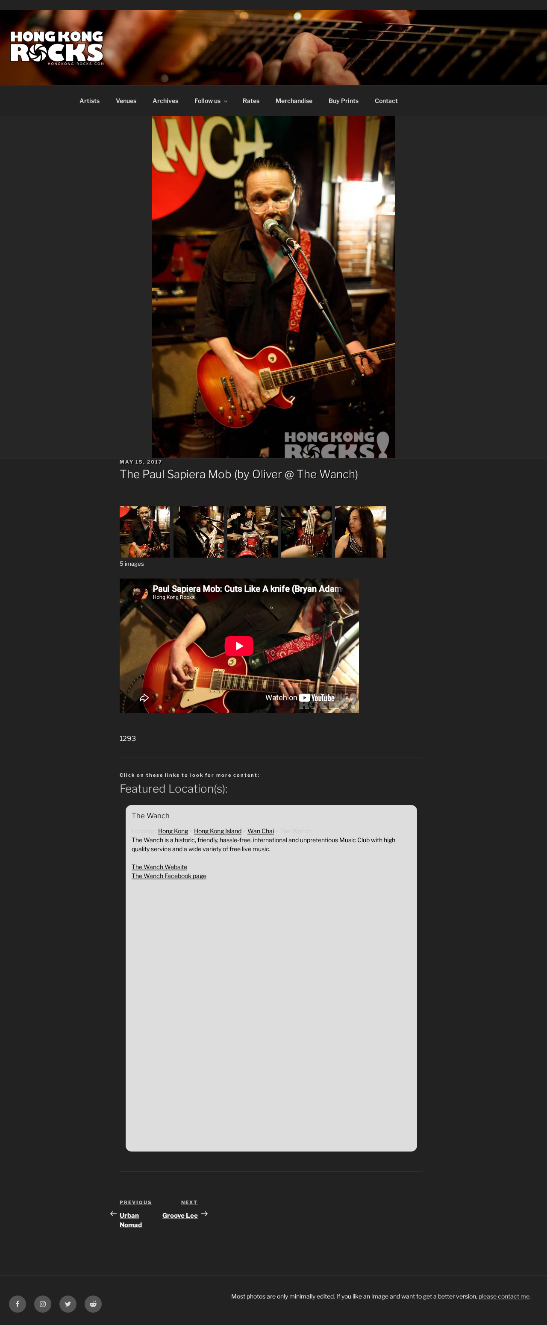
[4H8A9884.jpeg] (360, 555)
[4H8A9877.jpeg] (253, 555)
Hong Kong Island (217, 830)
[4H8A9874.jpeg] (199, 555)
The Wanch (326, 474)
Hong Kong (173, 830)
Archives (165, 100)
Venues (126, 100)
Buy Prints (344, 100)
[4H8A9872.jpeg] (145, 555)
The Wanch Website (159, 866)
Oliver (267, 474)
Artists (89, 100)
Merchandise (294, 100)
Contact (386, 100)
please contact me (504, 1296)
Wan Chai (260, 830)
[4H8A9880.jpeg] (306, 555)
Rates (251, 100)
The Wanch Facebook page (169, 875)
